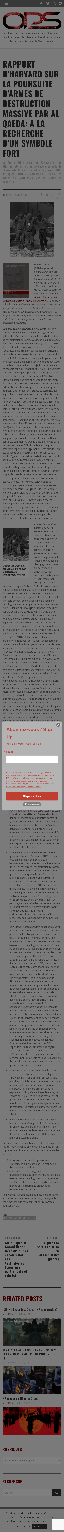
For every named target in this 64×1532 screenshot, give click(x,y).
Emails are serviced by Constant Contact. (23, 786)
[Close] (58, 725)
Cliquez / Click (32, 796)
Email (9, 752)
